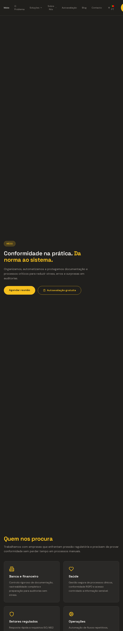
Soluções (34, 7)
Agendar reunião (19, 290)
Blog (84, 7)
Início (6, 7)
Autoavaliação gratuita (61, 290)
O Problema (19, 8)
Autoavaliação (69, 7)
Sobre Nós (51, 8)
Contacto (97, 7)
